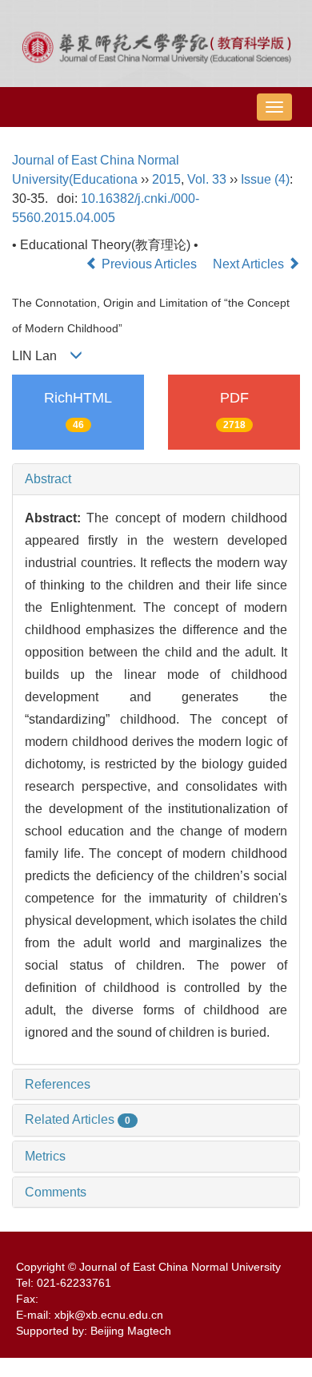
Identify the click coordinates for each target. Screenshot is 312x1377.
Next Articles (250, 264)
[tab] (156, 479)
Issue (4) (265, 179)
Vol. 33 (206, 179)
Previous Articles (149, 264)
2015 (166, 179)
